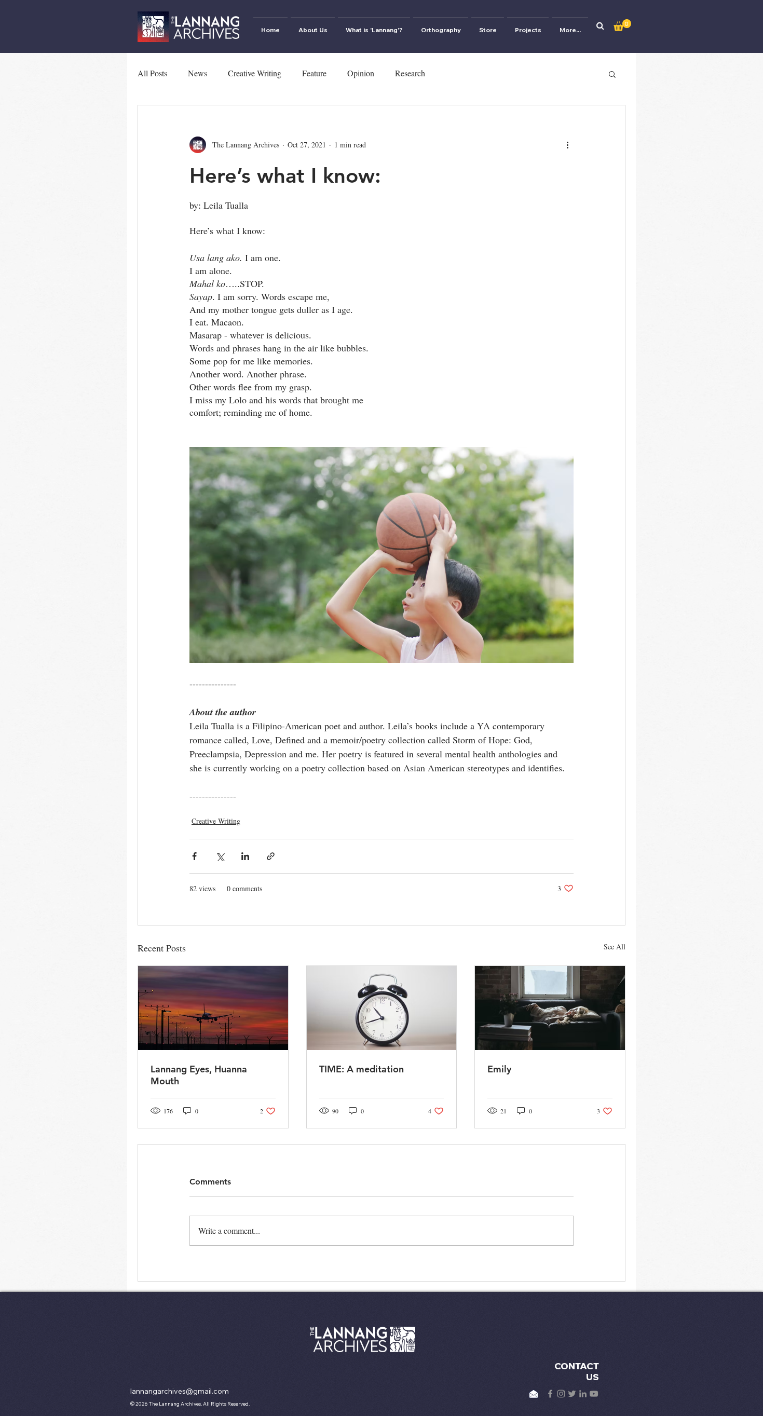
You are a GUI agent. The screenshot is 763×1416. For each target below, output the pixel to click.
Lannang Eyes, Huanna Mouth (199, 1075)
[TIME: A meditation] (382, 1008)
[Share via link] (271, 856)
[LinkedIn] (583, 1393)
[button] (600, 26)
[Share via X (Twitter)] (220, 856)
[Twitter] (572, 1393)
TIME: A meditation (361, 1069)
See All (614, 946)
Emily (499, 1069)
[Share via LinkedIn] (245, 856)
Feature (314, 72)
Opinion (360, 72)
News (197, 72)
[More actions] (567, 145)
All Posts (152, 72)
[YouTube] (594, 1393)
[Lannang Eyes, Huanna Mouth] (213, 1008)
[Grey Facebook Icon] (550, 1393)
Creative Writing (254, 72)
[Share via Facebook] (194, 856)
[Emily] (550, 1008)
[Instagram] (561, 1393)
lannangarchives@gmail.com (179, 1391)
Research (410, 72)
